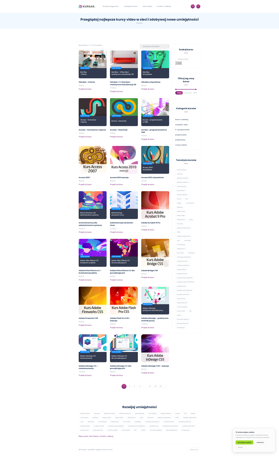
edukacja (180, 207)
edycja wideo (181, 211)
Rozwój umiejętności (110, 6)
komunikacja (181, 244)
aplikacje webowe (182, 182)
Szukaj (178, 63)
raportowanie (181, 298)
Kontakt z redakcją (164, 6)
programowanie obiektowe (185, 282)
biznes (179, 199)
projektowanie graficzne (184, 290)
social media (181, 311)
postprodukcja (181, 269)
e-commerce (190, 203)
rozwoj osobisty (181, 145)
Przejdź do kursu (85, 89)
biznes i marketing (181, 120)
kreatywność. (181, 249)
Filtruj (179, 93)
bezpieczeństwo (182, 194)
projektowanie (180, 140)
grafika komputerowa (183, 228)
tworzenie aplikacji (183, 319)
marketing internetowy (184, 257)
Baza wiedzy (147, 6)
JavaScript (187, 240)
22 (155, 386)
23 (161, 386)
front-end (180, 224)
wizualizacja (181, 327)
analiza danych (181, 170)
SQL (190, 311)
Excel (191, 219)
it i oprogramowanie (182, 130)
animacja (180, 174)
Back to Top (194, 449)
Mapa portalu (83, 436)
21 (150, 386)
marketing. (191, 253)
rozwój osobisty (182, 307)
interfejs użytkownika (183, 236)
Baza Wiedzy (94, 436)
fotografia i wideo (181, 125)
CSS (186, 199)
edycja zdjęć (181, 215)
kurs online (180, 253)
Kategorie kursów (130, 6)
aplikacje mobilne (182, 178)
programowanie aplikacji (184, 278)
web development (182, 323)
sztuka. (179, 315)
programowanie (180, 135)
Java (178, 240)
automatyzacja (181, 186)
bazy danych (181, 190)
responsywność (182, 303)
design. (179, 203)
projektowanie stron (183, 294)
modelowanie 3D (182, 261)
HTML (179, 232)
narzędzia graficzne (183, 265)
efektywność (181, 219)
